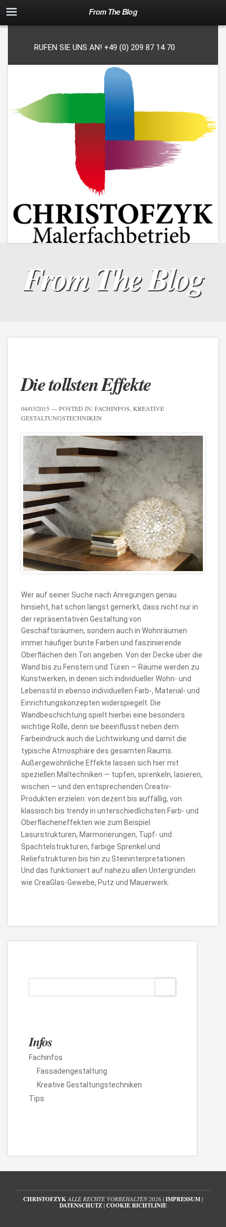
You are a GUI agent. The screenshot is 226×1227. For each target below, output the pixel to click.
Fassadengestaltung (72, 1071)
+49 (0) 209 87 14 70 (139, 47)
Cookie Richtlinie (136, 1205)
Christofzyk (44, 1199)
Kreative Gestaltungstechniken (89, 1085)
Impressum (183, 1199)
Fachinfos (112, 408)
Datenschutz (80, 1205)
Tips (36, 1098)
